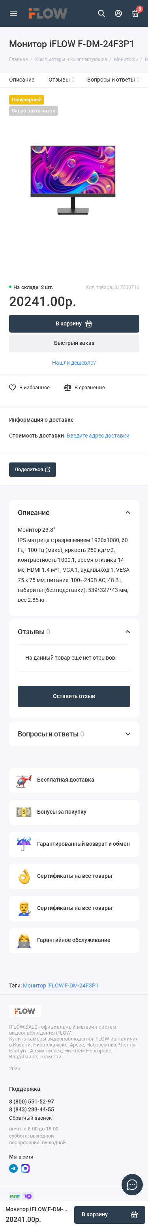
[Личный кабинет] (118, 13)
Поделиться (29, 469)
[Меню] (13, 13)
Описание (21, 79)
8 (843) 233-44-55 (31, 1109)
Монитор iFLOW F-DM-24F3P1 (61, 985)
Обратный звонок (30, 1118)
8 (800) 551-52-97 (31, 1101)
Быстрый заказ (74, 343)
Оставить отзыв (74, 696)
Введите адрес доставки (98, 435)
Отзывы (62, 79)
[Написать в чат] (132, 1184)
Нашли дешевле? (74, 363)
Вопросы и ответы (113, 79)
